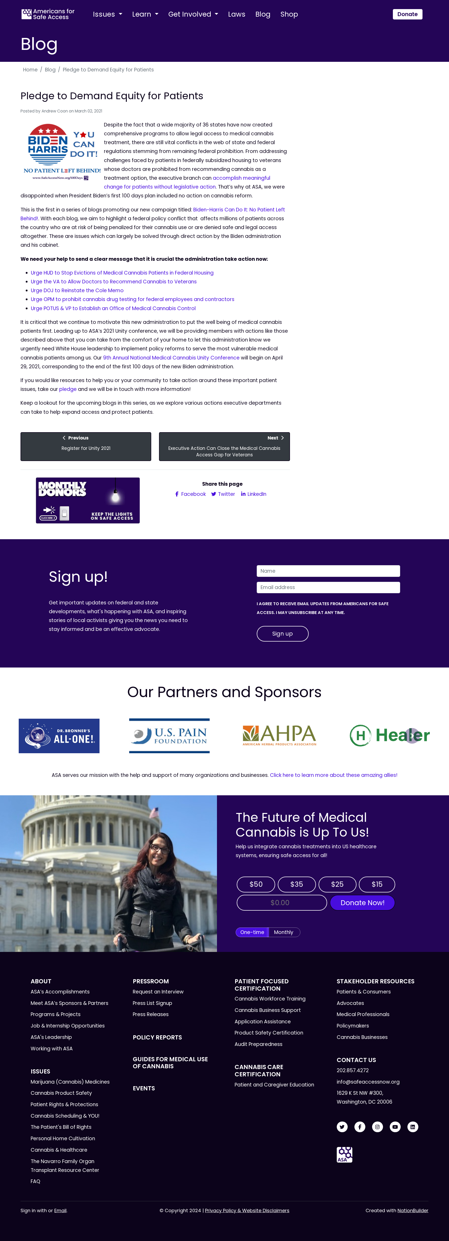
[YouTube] (395, 1127)
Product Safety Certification (269, 1032)
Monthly (283, 932)
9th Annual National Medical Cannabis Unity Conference (171, 357)
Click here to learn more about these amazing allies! (334, 775)
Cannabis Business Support (268, 1010)
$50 (256, 884)
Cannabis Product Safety (61, 1093)
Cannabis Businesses (362, 1037)
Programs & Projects (56, 1014)
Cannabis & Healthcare (59, 1149)
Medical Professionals (363, 1014)
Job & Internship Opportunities (68, 1025)
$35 (296, 884)
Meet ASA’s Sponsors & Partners (69, 1003)
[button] (37, 735)
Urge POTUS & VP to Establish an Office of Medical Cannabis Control (113, 308)
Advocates (350, 1003)
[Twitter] (342, 1127)
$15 (377, 884)
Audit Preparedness (258, 1044)
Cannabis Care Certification (259, 1070)
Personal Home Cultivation (63, 1138)
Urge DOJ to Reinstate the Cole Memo (77, 290)
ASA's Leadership (51, 1037)
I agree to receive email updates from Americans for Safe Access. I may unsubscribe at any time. (322, 608)
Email (60, 1210)
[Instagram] (377, 1127)
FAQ (35, 1181)
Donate (408, 14)
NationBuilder (413, 1210)
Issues (105, 14)
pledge (68, 389)
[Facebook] (359, 1127)
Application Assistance (263, 1021)
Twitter (226, 494)
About (41, 981)
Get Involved (190, 14)
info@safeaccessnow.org (368, 1081)
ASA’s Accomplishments (60, 991)
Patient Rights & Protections (64, 1104)
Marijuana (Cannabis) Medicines (70, 1081)
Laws (237, 14)
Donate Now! (363, 903)
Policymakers (353, 1025)
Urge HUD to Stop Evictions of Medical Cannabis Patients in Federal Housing (122, 272)
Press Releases (151, 1014)
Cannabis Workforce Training (270, 998)
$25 (337, 884)
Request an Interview (158, 991)
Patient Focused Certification (262, 984)
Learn (142, 14)
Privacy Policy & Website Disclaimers (247, 1210)
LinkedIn (256, 494)
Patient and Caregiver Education (274, 1084)
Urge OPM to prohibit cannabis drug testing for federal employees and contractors (132, 299)
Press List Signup (152, 1003)
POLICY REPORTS (157, 1037)
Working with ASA (52, 1048)
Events (144, 1088)
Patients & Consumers (364, 991)
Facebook (193, 494)
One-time (252, 932)
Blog (262, 14)
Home (30, 69)
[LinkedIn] (412, 1127)
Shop (289, 14)
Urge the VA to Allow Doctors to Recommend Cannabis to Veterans (114, 281)
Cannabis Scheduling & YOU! (65, 1115)
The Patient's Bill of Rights (61, 1127)
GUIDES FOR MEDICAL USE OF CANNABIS (170, 1062)
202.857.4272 (353, 1070)
